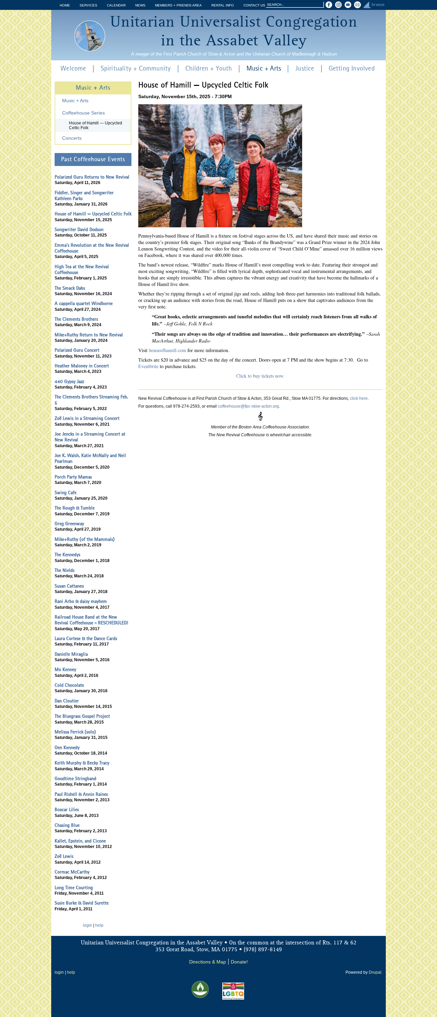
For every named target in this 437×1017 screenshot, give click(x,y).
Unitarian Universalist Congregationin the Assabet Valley (233, 32)
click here (359, 398)
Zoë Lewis (64, 856)
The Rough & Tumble (75, 508)
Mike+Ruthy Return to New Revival (89, 335)
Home (65, 5)
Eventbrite (148, 366)
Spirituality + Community (136, 68)
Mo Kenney (65, 669)
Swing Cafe (65, 492)
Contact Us (254, 5)
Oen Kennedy (67, 747)
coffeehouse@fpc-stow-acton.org (248, 406)
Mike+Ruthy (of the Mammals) (85, 539)
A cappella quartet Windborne (84, 303)
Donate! (239, 962)
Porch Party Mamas (73, 477)
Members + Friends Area (178, 5)
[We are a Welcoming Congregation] (233, 998)
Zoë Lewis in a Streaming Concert (87, 418)
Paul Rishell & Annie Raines (81, 794)
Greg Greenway (69, 523)
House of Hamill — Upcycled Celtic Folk (95, 125)
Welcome (73, 68)
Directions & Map (207, 962)
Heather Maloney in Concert (82, 366)
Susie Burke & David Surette (82, 903)
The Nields (64, 570)
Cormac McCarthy (72, 872)
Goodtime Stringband (75, 778)
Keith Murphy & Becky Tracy (82, 763)
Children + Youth (208, 68)
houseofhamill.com (167, 350)
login (87, 925)
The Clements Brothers (76, 319)
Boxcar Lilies (67, 809)
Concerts (72, 138)
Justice (304, 68)
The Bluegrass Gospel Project (82, 716)
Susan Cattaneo (69, 586)
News (140, 5)
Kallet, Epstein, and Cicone (80, 841)
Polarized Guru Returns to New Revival (92, 177)
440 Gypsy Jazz (69, 381)
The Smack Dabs (70, 288)
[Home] (89, 35)
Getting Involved (352, 68)
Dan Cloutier (67, 701)
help (99, 925)
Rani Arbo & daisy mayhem (81, 601)
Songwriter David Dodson (79, 229)
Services (88, 5)
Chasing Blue (67, 825)
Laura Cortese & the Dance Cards (86, 638)
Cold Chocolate (69, 685)
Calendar (116, 5)
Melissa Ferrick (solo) (75, 732)
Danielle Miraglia (71, 654)
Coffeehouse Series (83, 113)
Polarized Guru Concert (77, 350)
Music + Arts (263, 68)
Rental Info (222, 5)
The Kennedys (67, 554)
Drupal (375, 972)
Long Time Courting (74, 887)
